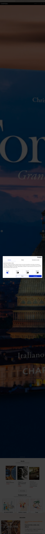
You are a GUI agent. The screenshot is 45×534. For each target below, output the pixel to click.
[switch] (17, 272)
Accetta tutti (35, 276)
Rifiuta (22, 276)
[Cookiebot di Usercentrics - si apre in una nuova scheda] (38, 257)
